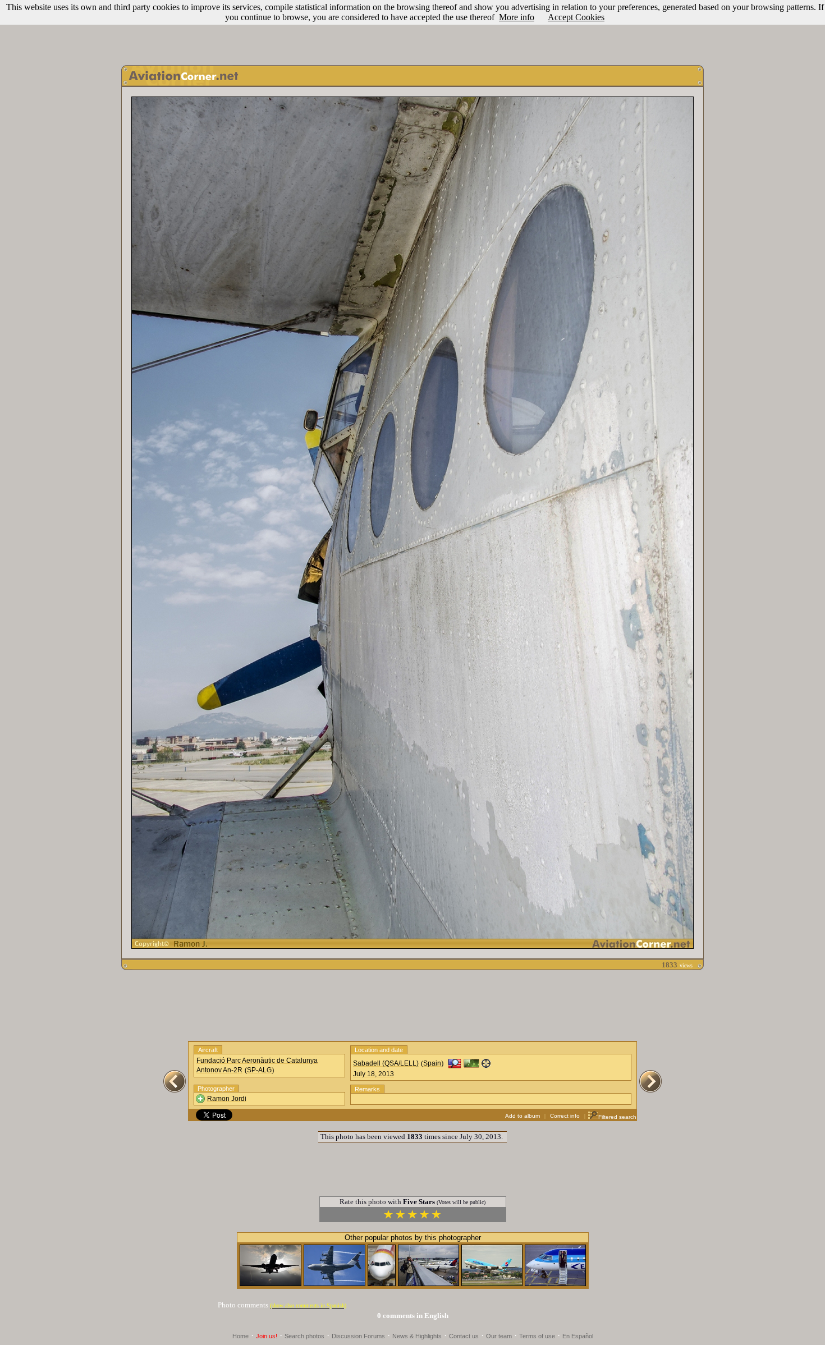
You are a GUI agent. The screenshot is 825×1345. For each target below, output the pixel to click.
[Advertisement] (412, 29)
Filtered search (617, 1117)
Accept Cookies (576, 17)
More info (516, 17)
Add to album (522, 1116)
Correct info (565, 1116)
